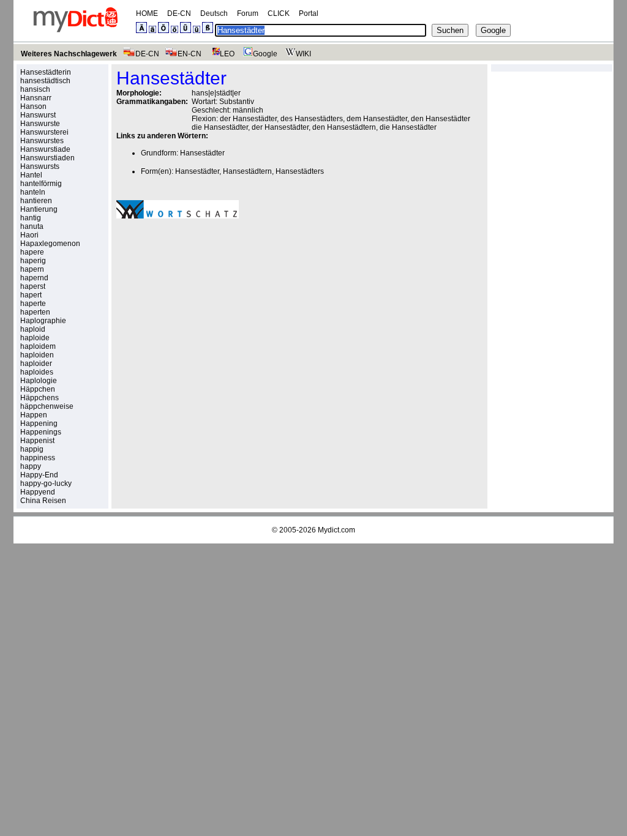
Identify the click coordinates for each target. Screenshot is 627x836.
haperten (35, 312)
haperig (33, 260)
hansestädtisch (45, 81)
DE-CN (179, 13)
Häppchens (39, 398)
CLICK (279, 13)
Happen (33, 415)
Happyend (37, 492)
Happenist (37, 440)
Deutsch (214, 13)
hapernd (34, 278)
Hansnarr (35, 98)
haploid (32, 329)
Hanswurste (40, 123)
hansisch (35, 89)
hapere (32, 252)
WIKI (303, 54)
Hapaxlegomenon (50, 243)
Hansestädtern (247, 171)
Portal (308, 13)
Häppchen (37, 389)
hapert (31, 295)
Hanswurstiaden (47, 158)
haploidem (38, 346)
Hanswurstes (42, 140)
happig (31, 449)
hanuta (31, 226)
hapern (32, 269)
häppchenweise (46, 406)
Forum (247, 13)
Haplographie (43, 320)
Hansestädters (300, 171)
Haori (29, 235)
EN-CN (189, 54)
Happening (39, 423)
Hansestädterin (45, 72)
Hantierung (39, 209)
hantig (30, 218)
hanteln (32, 192)
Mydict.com (336, 530)
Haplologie (38, 380)
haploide (35, 338)
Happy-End (39, 475)
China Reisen (43, 500)
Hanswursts (39, 166)
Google (265, 54)
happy (30, 466)
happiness (37, 457)
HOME (147, 13)
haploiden (37, 355)
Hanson (33, 106)
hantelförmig (41, 183)
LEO (227, 54)
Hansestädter (202, 153)
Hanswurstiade (45, 149)
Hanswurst (38, 115)
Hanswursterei (44, 132)
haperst (32, 286)
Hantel (31, 175)
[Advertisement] (219, 312)
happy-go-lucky (46, 483)
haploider (36, 363)
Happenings (40, 432)
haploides (36, 372)
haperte (33, 303)
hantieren (36, 200)
